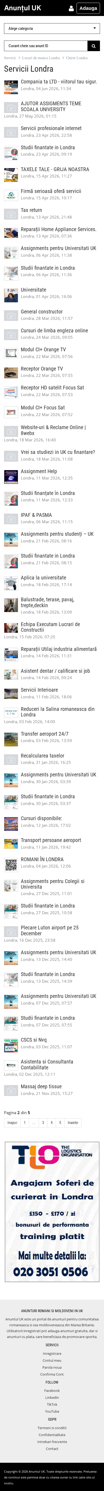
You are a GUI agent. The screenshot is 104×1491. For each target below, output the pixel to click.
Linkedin (52, 1397)
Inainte (73, 1122)
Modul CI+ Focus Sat (43, 408)
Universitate (33, 290)
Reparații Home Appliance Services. (59, 229)
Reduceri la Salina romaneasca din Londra (58, 712)
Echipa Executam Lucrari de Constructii (50, 627)
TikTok (52, 1404)
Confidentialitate (52, 1434)
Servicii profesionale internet (51, 128)
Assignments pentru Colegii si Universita (53, 884)
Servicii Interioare (39, 690)
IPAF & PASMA (36, 515)
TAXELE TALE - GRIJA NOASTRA (55, 169)
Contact (52, 1448)
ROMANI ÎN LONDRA (42, 859)
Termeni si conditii (52, 1427)
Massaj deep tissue (41, 1086)
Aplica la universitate (43, 578)
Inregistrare (52, 1353)
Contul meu (52, 1360)
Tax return (31, 210)
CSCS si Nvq (34, 1040)
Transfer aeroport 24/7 (45, 734)
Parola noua (52, 1367)
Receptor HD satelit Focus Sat (52, 388)
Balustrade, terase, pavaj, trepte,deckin (47, 602)
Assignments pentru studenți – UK (57, 534)
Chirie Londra (76, 58)
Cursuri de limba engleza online (54, 331)
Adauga (88, 8)
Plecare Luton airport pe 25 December (50, 930)
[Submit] (93, 46)
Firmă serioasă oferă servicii (51, 191)
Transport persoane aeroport (51, 840)
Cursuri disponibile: (41, 818)
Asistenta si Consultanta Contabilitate (47, 1064)
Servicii (10, 58)
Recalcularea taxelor (42, 756)
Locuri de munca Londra (41, 58)
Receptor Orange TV (42, 369)
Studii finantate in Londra (48, 147)
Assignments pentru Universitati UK (58, 248)
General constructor (42, 312)
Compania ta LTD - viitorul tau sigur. (59, 82)
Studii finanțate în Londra (48, 493)
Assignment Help (39, 471)
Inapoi (12, 1122)
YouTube (52, 1411)
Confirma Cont (52, 1374)
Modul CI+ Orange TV (43, 349)
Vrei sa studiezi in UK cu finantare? (58, 452)
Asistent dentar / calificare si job (55, 671)
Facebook (52, 1390)
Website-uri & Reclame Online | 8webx (53, 430)
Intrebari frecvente (52, 1441)
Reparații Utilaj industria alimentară (59, 649)
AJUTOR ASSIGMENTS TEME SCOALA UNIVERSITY (51, 106)
